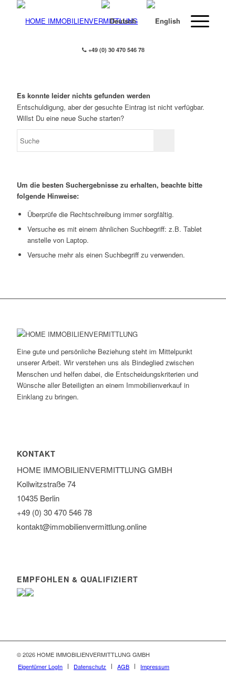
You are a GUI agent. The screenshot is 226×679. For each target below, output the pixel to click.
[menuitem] (40, 666)
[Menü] (194, 21)
